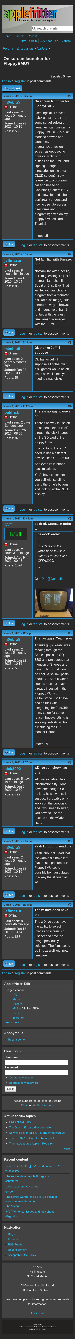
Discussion (25, 48)
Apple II (41, 48)
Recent (32, 36)
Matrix (16, 999)
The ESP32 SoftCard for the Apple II (32, 1138)
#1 (70, 96)
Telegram (18, 1017)
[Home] (30, 20)
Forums (19, 36)
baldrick (11, 412)
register (20, 81)
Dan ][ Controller (52, 578)
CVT (8, 525)
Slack (16, 1013)
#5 (70, 518)
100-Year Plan (49, 40)
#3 (70, 342)
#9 (70, 904)
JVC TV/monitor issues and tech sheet (29, 1211)
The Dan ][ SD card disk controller (30, 1127)
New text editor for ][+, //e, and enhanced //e (37, 1132)
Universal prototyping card (22, 1186)
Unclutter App (45, 1105)
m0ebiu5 (12, 102)
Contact (66, 40)
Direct (24, 1105)
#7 (70, 762)
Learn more (12, 1022)
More (67, 1148)
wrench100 (12, 1170)
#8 (70, 841)
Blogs (11, 1234)
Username (12, 1057)
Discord (17, 1003)
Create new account (21, 1077)
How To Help (29, 40)
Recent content (17, 1039)
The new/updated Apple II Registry (31, 1143)
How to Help (37, 1313)
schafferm (11, 1180)
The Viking (12, 1206)
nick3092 (12, 769)
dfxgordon (11, 1216)
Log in (6, 81)
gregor (9, 1191)
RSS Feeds (15, 1244)
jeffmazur (12, 260)
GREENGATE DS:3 (21, 1122)
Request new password (24, 1082)
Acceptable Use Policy (22, 1255)
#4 (70, 406)
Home (7, 36)
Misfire (17, 1008)
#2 (70, 254)
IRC (15, 994)
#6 (70, 633)
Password (12, 1067)
